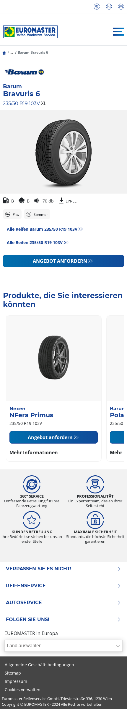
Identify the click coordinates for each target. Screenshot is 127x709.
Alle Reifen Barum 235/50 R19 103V (42, 229)
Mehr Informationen (33, 452)
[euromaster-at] (29, 31)
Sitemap (13, 673)
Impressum (16, 681)
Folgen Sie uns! (27, 619)
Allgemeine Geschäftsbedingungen (39, 664)
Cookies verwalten (22, 689)
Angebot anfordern (60, 261)
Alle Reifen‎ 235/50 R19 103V (35, 242)
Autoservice (24, 602)
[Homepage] (4, 52)
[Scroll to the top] (111, 696)
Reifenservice (26, 585)
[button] (11, 52)
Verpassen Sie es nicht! (38, 568)
